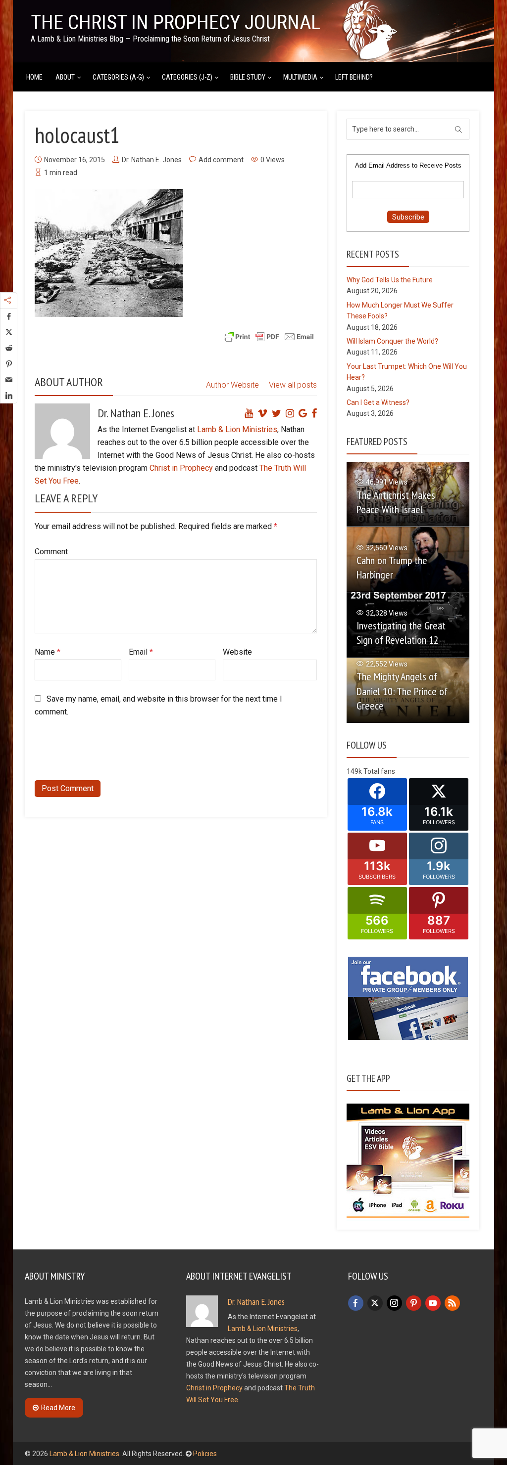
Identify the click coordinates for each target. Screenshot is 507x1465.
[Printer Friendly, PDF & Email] (269, 336)
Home (34, 77)
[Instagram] (394, 1303)
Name (47, 652)
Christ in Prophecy (181, 468)
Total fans (379, 771)
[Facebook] (355, 1303)
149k (354, 771)
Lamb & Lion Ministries (237, 429)
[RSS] (452, 1303)
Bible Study (247, 77)
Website (237, 652)
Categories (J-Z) (187, 77)
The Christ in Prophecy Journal (175, 22)
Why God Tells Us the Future (390, 280)
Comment (51, 551)
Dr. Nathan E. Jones (152, 160)
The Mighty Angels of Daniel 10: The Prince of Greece (402, 690)
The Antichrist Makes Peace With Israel (395, 502)
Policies (205, 1454)
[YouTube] (433, 1303)
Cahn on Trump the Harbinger (391, 567)
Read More (58, 1408)
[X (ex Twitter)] (375, 1303)
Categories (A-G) (118, 77)
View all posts (293, 385)
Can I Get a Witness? (378, 402)
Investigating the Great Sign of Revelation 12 (401, 633)
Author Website (232, 385)
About (65, 77)
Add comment (221, 160)
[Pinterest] (413, 1303)
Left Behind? (354, 77)
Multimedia (300, 77)
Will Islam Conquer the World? (392, 341)
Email (141, 652)
